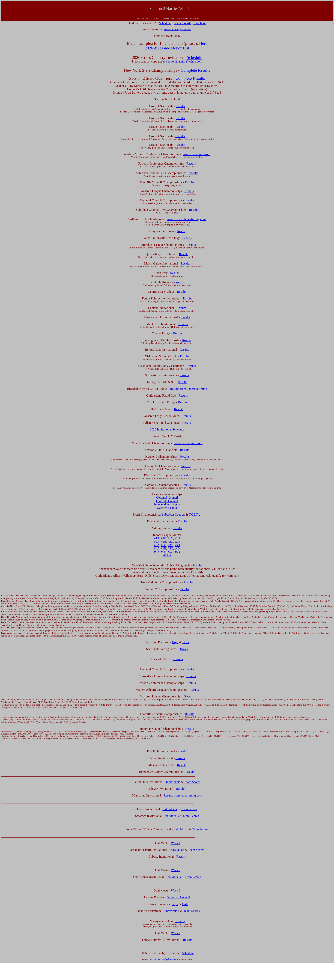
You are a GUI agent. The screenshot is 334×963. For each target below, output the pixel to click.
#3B (163, 545)
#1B (163, 538)
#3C (170, 545)
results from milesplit (196, 154)
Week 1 (175, 933)
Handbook (199, 23)
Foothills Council (167, 501)
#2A (156, 541)
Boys (175, 642)
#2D (177, 541)
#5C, (171, 552)
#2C (170, 541)
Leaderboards (182, 23)
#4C (170, 548)
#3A (156, 545)
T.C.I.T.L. (195, 514)
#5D (177, 552)
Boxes (184, 649)
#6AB (167, 555)
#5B (163, 552)
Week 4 (175, 843)
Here (203, 43)
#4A (156, 548)
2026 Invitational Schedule (167, 429)
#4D (177, 548)
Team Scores (192, 782)
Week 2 (175, 890)
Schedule (165, 23)
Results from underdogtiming (188, 388)
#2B (163, 541)
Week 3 (175, 870)
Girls (186, 642)
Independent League (167, 504)
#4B (163, 548)
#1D (177, 538)
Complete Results (195, 70)
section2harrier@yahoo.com (177, 29)
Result (181, 231)
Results (180, 106)
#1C (170, 538)
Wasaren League (167, 507)
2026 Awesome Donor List (167, 48)
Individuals (173, 782)
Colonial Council (167, 497)
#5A (156, 552)
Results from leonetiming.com (186, 219)
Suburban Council (173, 514)
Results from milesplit (188, 443)
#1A (156, 538)
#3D (177, 545)
